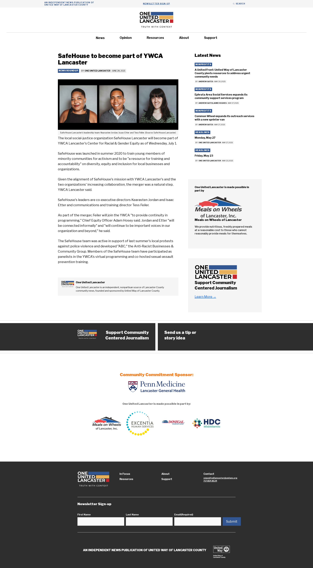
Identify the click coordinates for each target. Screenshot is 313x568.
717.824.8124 (210, 481)
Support (210, 38)
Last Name (132, 514)
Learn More (205, 297)
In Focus (124, 473)
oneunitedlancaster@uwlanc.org (220, 478)
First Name (84, 514)
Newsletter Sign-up (156, 3)
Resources (155, 38)
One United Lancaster (97, 71)
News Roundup (68, 70)
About (184, 38)
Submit (231, 521)
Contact (208, 473)
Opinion (126, 38)
